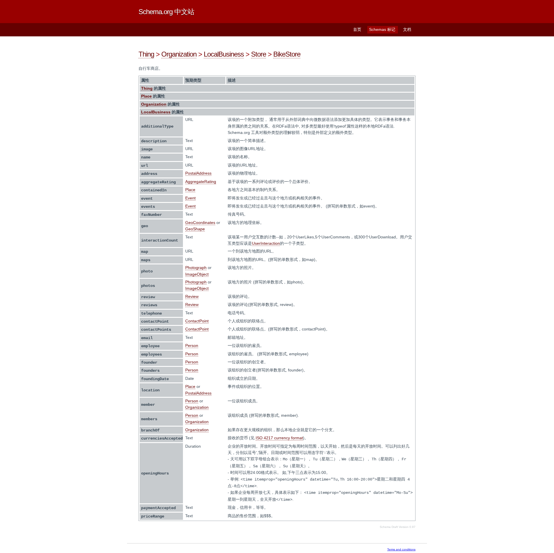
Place (146, 96)
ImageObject (197, 274)
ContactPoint (197, 321)
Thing (146, 54)
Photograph (196, 267)
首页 (357, 29)
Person (191, 345)
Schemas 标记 (382, 29)
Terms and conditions (401, 549)
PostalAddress (198, 173)
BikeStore (286, 54)
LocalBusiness (224, 54)
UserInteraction (266, 243)
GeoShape (195, 229)
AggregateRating (200, 181)
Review (192, 296)
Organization (178, 54)
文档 (407, 29)
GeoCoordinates (200, 222)
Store (258, 54)
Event (190, 198)
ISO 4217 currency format (279, 438)
